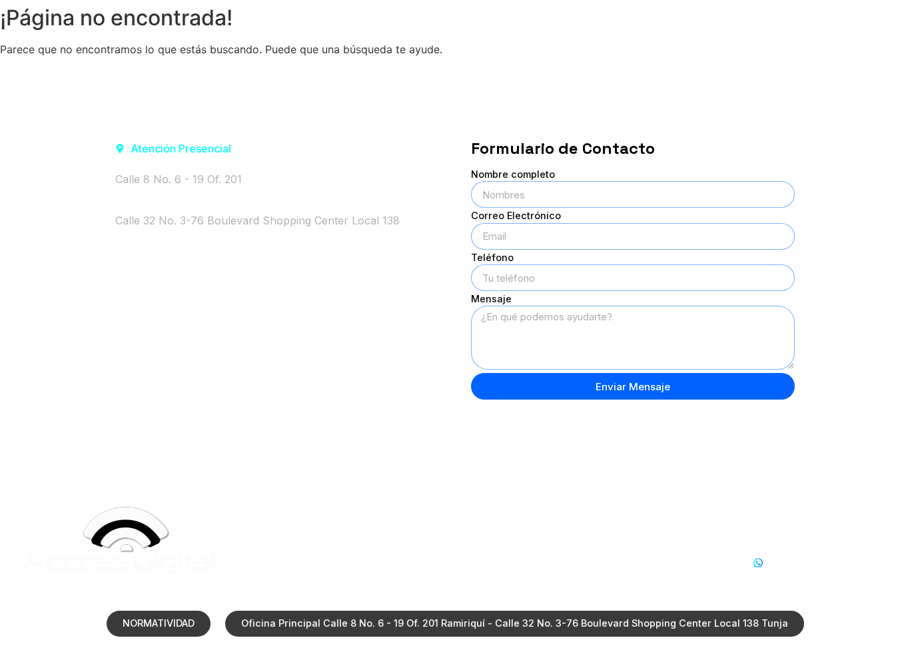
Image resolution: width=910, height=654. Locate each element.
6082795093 (784, 578)
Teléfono (492, 258)
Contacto (850, 21)
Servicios (518, 21)
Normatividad (624, 21)
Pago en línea (741, 21)
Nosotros (420, 21)
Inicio (334, 21)
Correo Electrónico (516, 216)
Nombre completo (513, 175)
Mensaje (491, 299)
